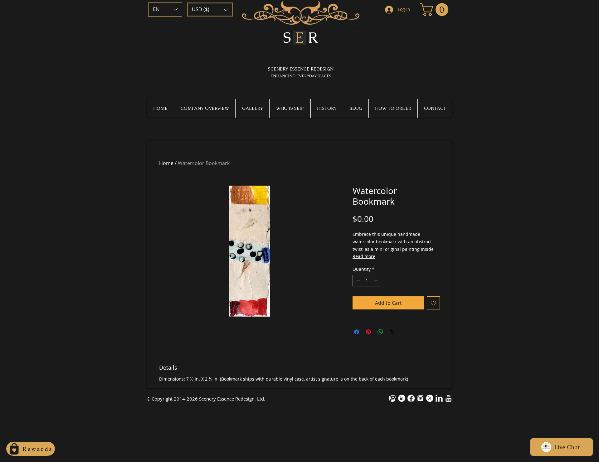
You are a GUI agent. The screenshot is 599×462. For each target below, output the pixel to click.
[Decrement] (357, 280)
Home (166, 163)
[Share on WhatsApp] (380, 332)
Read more (364, 256)
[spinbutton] (367, 280)
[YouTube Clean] (448, 398)
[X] (429, 398)
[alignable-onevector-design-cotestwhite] (392, 398)
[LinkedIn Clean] (439, 398)
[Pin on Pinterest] (368, 332)
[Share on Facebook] (356, 332)
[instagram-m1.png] (420, 398)
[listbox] (210, 9)
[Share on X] (392, 332)
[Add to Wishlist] (433, 302)
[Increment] (376, 280)
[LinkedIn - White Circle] (401, 398)
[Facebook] (411, 398)
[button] (210, 9)
